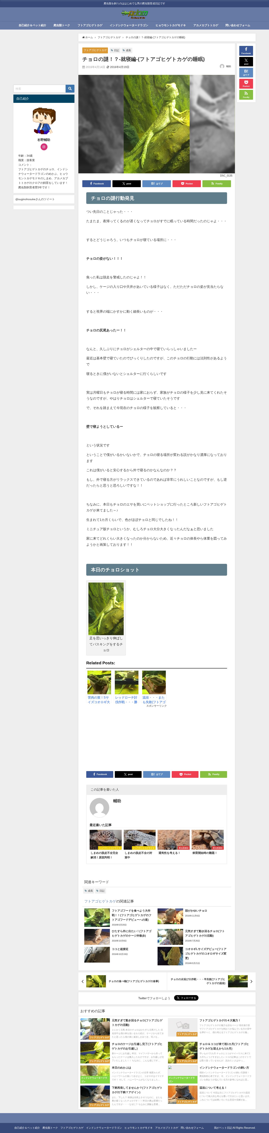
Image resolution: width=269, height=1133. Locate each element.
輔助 (228, 66)
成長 (128, 50)
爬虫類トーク (62, 25)
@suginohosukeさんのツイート (35, 199)
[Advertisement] (121, 737)
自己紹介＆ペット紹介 (32, 25)
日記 (116, 50)
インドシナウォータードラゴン (129, 25)
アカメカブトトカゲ (205, 25)
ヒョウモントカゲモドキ (171, 25)
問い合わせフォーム (237, 25)
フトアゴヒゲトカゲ (90, 25)
